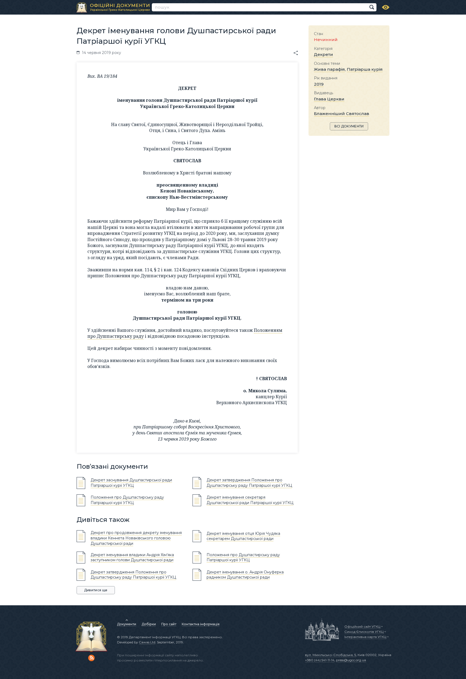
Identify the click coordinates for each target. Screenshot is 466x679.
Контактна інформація (201, 624)
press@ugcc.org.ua (351, 660)
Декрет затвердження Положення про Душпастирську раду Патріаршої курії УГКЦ (249, 483)
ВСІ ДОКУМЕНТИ (349, 126)
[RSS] (91, 658)
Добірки (149, 624)
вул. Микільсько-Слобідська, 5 (330, 655)
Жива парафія (329, 69)
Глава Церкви (329, 99)
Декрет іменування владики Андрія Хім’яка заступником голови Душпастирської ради (132, 557)
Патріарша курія (365, 69)
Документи (126, 624)
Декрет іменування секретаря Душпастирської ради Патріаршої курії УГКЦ (250, 500)
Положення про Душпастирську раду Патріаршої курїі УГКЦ (243, 557)
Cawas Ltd (147, 642)
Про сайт (168, 624)
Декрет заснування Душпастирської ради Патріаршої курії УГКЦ (131, 483)
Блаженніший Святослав (341, 113)
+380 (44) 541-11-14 (319, 660)
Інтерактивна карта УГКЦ (365, 637)
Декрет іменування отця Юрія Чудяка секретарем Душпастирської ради (243, 536)
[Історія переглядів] (385, 7)
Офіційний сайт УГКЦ (362, 626)
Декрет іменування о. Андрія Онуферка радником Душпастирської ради (245, 575)
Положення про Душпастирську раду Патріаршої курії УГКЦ (127, 500)
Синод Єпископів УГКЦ (363, 632)
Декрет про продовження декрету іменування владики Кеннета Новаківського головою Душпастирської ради (136, 538)
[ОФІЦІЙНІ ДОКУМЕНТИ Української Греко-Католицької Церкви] (81, 7)
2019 (319, 84)
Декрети (323, 54)
